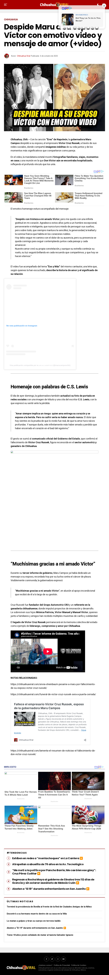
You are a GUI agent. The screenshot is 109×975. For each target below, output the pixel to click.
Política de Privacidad (62, 965)
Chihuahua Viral (23, 56)
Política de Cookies (78, 965)
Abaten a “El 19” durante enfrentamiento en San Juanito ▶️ (36, 928)
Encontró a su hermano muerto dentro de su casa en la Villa (37, 913)
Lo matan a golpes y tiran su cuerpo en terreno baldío (34, 921)
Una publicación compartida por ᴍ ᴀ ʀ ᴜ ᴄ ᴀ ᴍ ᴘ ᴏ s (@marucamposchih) (40, 365)
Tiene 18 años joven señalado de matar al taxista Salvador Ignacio (40, 935)
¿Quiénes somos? (45, 965)
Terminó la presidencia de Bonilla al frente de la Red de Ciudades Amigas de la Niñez (49, 906)
